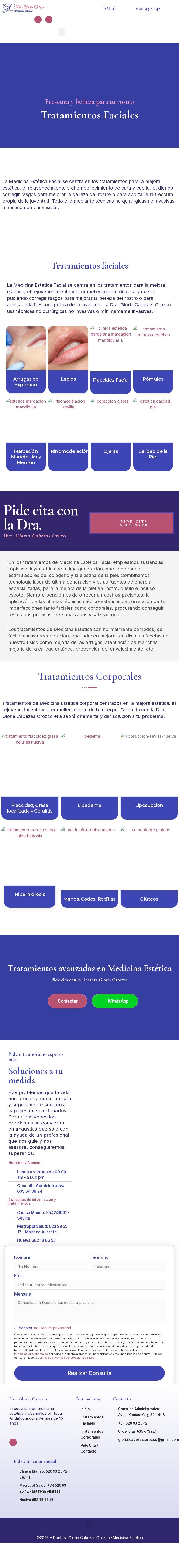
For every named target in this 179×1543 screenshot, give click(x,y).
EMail (109, 8)
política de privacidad (52, 1327)
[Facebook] (13, 1442)
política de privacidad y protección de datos (66, 1357)
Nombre (22, 1257)
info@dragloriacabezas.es (31, 1354)
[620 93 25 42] (129, 8)
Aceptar (44, 1327)
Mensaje (22, 1294)
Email (19, 1276)
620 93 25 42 (148, 8)
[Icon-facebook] (38, 19)
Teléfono (100, 1257)
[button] (62, 32)
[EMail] (96, 8)
